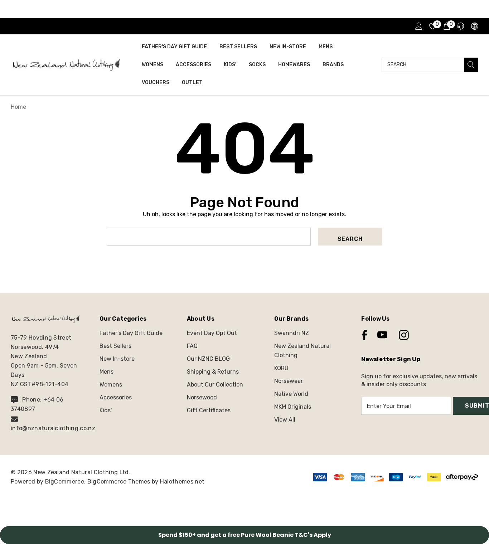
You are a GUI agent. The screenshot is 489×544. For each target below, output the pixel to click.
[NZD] (474, 26)
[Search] (471, 65)
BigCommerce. (66, 481)
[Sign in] (418, 26)
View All (284, 419)
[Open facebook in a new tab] (362, 335)
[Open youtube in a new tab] (382, 335)
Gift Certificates (209, 410)
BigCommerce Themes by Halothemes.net (146, 481)
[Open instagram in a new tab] (403, 335)
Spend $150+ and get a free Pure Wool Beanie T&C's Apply (244, 535)
